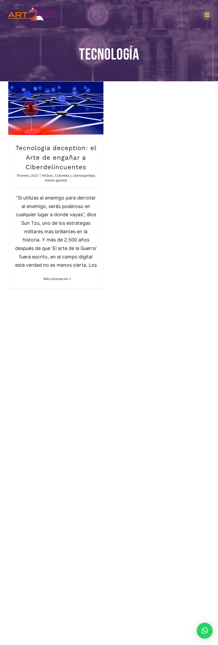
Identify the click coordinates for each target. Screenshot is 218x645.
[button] (205, 631)
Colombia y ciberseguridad (75, 175)
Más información (56, 279)
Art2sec (47, 175)
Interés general (56, 180)
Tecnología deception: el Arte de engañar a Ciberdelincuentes (56, 157)
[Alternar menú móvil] (207, 15)
